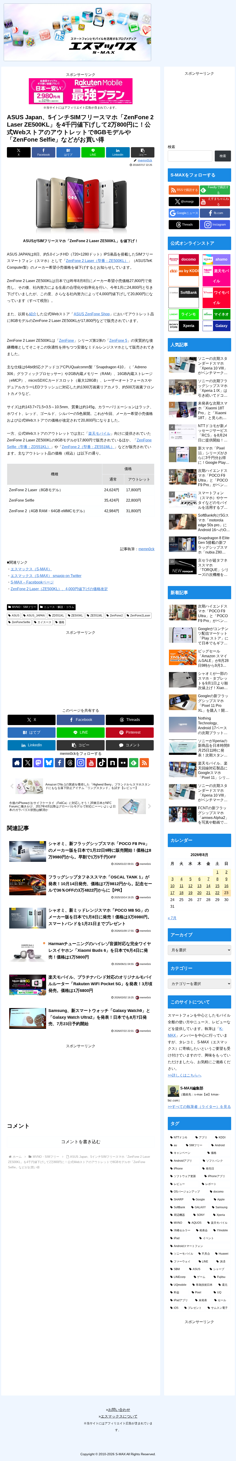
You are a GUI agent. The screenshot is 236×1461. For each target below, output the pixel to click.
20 (199, 893)
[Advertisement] (80, 668)
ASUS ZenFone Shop (92, 314)
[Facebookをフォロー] (59, 762)
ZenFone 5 (118, 340)
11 (181, 886)
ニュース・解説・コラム (59, 607)
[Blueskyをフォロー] (48, 762)
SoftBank (188, 293)
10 (172, 886)
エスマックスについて (119, 1416)
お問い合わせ (119, 1410)
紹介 (32, 314)
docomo (188, 259)
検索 (171, 147)
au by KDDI (189, 271)
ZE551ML (96, 615)
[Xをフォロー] (27, 762)
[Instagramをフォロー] (80, 762)
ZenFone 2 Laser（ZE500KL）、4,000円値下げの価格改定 (59, 589)
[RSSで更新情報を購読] (144, 762)
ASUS (15, 615)
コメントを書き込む (80, 1141)
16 (226, 886)
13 (199, 886)
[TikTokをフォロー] (101, 762)
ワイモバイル (221, 298)
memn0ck (146, 549)
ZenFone (66, 340)
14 (208, 886)
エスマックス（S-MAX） (31, 569)
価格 (61, 622)
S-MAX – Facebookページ (32, 582)
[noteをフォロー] (112, 762)
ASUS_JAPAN (36, 615)
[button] (142, 152)
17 (172, 893)
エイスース (44, 622)
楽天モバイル (99, 433)
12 (190, 886)
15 (217, 886)
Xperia (188, 326)
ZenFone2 (116, 615)
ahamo (221, 259)
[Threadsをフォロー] (70, 762)
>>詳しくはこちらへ (184, 1075)
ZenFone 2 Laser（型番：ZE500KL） (97, 261)
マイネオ (221, 314)
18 (181, 893)
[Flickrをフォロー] (123, 762)
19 (190, 893)
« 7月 (172, 918)
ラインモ (188, 314)
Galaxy (221, 326)
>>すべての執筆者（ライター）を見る (199, 1107)
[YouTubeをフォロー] (91, 762)
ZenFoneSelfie (21, 622)
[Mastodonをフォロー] (38, 762)
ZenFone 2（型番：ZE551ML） (88, 447)
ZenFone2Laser (140, 615)
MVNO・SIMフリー (24, 607)
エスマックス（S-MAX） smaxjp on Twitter (46, 576)
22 (217, 893)
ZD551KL (58, 615)
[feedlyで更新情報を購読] (133, 762)
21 (208, 893)
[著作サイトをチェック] (17, 762)
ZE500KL (77, 615)
